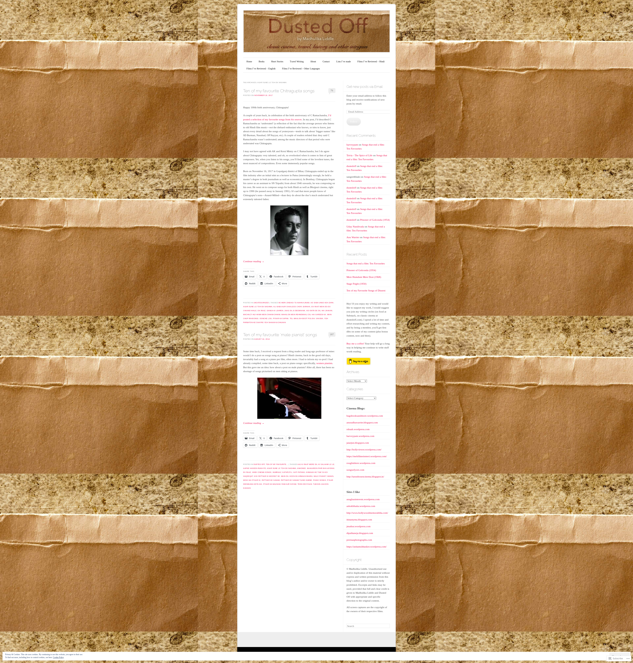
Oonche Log (266, 318)
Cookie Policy (58, 657)
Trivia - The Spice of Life (359, 155)
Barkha (306, 307)
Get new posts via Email (365, 87)
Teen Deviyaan (305, 484)
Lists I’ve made (343, 61)
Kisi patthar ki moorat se (267, 476)
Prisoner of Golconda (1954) (375, 220)
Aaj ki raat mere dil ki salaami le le (316, 464)
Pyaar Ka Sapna (281, 318)
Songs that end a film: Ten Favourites (366, 263)
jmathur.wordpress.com (359, 526)
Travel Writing (297, 61)
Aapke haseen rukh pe (254, 468)
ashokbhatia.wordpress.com (361, 506)
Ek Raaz (262, 310)
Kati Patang (299, 472)
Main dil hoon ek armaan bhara (297, 476)
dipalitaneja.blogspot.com (360, 533)
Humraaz (277, 472)
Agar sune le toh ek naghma (257, 307)
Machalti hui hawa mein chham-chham (261, 314)
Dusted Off (259, 464)
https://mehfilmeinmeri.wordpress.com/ (367, 456)
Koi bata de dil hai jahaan (319, 310)
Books (261, 61)
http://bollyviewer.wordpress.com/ (364, 449)
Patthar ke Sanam (271, 480)
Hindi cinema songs (261, 472)
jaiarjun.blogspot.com (358, 443)
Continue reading (253, 261)
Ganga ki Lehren (275, 310)
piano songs (319, 480)
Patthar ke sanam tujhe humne (296, 480)
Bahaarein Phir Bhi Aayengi (320, 468)
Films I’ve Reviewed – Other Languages (301, 68)
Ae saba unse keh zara (322, 303)
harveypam (352, 144)
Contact (326, 61)
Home (249, 61)
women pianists (324, 363)
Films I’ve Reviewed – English (260, 68)
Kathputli (287, 472)
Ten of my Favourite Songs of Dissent (366, 290)
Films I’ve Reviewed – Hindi (371, 61)
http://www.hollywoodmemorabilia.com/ (367, 513)
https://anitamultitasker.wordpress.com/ (367, 546)
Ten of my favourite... (277, 464)
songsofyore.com (355, 470)
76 (332, 90)
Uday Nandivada (355, 226)
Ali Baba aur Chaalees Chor (287, 307)
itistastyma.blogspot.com (359, 519)
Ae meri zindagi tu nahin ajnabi (294, 303)
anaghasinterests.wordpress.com (363, 499)
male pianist (320, 476)
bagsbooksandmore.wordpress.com (365, 415)
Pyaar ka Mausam (272, 484)
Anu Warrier (353, 237)
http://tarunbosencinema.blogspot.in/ (365, 476)
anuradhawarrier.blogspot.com (362, 422)
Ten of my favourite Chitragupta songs (279, 90)
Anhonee (301, 468)
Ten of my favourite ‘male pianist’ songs (280, 334)
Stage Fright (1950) (356, 283)
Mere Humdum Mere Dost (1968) (364, 277)
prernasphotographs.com (359, 540)
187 (332, 334)
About (313, 61)
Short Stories (277, 61)
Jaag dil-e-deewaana (294, 310)
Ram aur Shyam (289, 484)
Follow (353, 121)
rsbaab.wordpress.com (358, 429)
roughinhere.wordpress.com (361, 463)
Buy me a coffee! (355, 343)
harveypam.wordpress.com (360, 436)
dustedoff (351, 166)
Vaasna (319, 318)
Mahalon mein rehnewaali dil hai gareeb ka (303, 314)
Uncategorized (261, 303)
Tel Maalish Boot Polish (302, 318)
